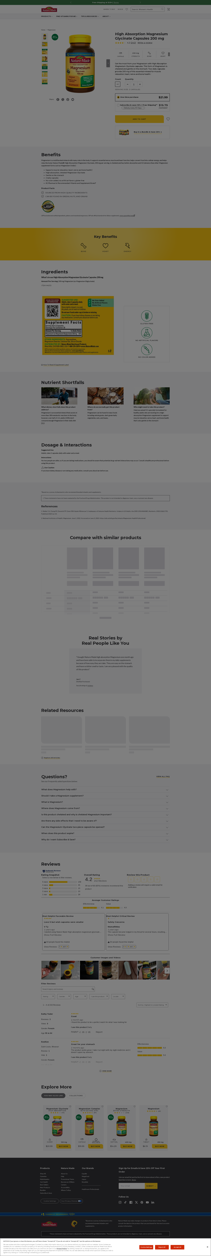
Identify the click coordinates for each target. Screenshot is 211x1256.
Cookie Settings (146, 1247)
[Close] (207, 1246)
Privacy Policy (62, 1248)
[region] (105, 1247)
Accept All (177, 1247)
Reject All (161, 1247)
